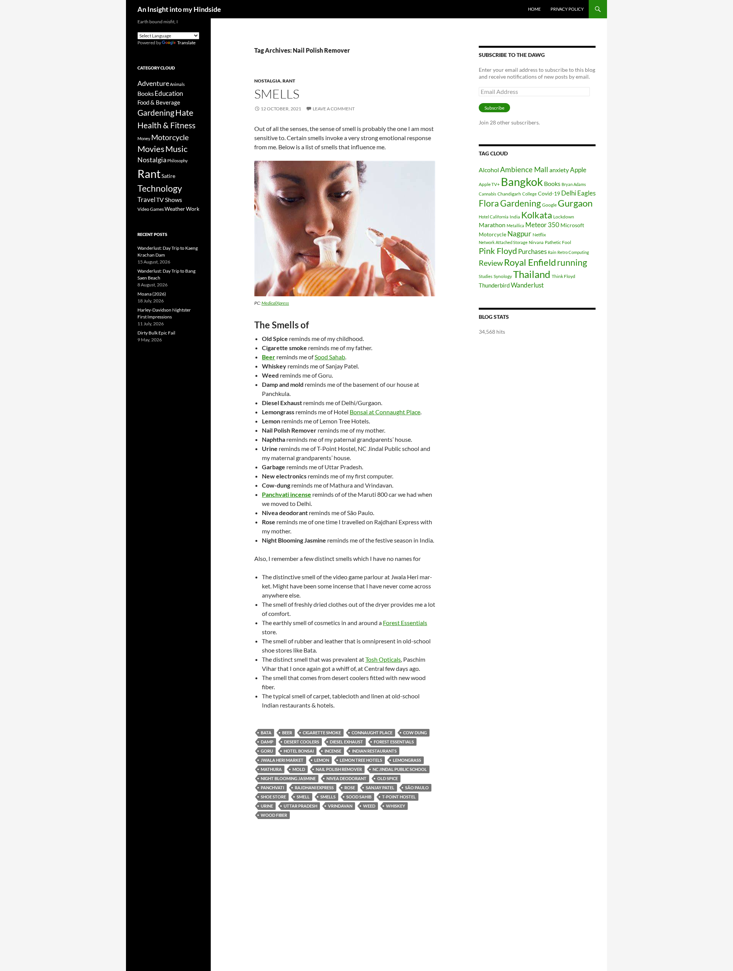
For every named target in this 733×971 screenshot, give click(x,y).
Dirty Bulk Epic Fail (156, 333)
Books (552, 183)
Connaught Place (372, 732)
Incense (333, 750)
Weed (369, 805)
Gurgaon (575, 203)
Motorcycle (492, 234)
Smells (276, 94)
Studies (485, 276)
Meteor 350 (542, 225)
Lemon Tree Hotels (361, 760)
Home (534, 8)
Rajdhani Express (314, 787)
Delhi (568, 193)
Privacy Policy (567, 8)
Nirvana (536, 242)
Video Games (150, 209)
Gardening (520, 203)
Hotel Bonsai (299, 750)
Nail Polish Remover (339, 769)
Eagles (586, 193)
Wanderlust (527, 285)
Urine (267, 805)
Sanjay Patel (380, 787)
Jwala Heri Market (282, 760)
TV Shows (169, 199)
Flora (489, 203)
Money (143, 138)
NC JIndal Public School (400, 769)
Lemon (321, 760)
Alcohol (489, 169)
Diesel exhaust (346, 741)
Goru (267, 750)
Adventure (153, 83)
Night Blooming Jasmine (288, 778)
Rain (552, 252)
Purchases (532, 251)
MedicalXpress (275, 303)
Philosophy (177, 160)
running (572, 262)
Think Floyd (563, 276)
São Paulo (417, 787)
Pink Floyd (498, 251)
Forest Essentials (405, 622)
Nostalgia (267, 81)
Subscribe (494, 108)
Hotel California (494, 216)
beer (287, 732)
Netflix (539, 234)
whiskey (395, 805)
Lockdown (563, 217)
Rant (289, 81)
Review (491, 262)
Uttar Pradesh (300, 805)
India (515, 217)
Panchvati (272, 787)
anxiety (559, 169)
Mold (298, 769)
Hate (184, 113)
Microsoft (572, 225)
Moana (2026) (151, 294)
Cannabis (487, 193)
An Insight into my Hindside (179, 9)
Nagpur (519, 233)
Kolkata (536, 215)
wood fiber (274, 815)
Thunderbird (494, 285)
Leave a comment (334, 108)
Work (192, 208)
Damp (267, 741)
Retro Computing (573, 252)
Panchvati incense (286, 494)
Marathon (492, 224)
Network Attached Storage (503, 242)
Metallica (515, 225)
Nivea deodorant (346, 778)
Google (549, 205)
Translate (186, 42)
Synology (503, 276)
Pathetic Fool (558, 242)
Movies (151, 149)
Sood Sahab (330, 356)
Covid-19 (549, 193)
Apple (578, 170)
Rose (349, 787)
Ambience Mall (524, 169)
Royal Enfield (530, 262)
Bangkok (522, 181)
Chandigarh (509, 194)
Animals (177, 84)
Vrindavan (340, 805)
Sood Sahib (358, 796)
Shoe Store (273, 796)
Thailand (532, 274)
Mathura (271, 769)
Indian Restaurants (374, 750)
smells (328, 796)
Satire (168, 176)
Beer (268, 356)
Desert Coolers (301, 741)
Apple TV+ (489, 184)
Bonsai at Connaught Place (385, 411)
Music (176, 149)
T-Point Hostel (399, 796)
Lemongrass (407, 760)
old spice (387, 778)
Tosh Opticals (383, 659)
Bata (266, 732)
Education (169, 93)
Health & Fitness (166, 125)
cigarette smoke (322, 732)
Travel (146, 200)
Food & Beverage (158, 102)
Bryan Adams (574, 184)
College (529, 193)
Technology (159, 188)
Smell (303, 796)
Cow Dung (415, 732)
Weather (175, 208)
